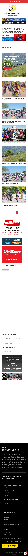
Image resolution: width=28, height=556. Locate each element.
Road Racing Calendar (9, 343)
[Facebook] (8, 1)
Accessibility (6, 517)
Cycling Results (7, 351)
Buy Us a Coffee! (7, 522)
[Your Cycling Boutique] (12, 376)
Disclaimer (6, 529)
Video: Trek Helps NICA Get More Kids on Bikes (13, 142)
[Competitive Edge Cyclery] (12, 363)
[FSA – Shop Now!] (14, 22)
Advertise (6, 519)
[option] (8, 34)
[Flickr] (10, 1)
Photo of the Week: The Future (10, 183)
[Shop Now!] (12, 254)
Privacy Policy (7, 532)
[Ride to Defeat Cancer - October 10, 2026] (14, 19)
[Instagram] (12, 1)
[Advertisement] (14, 395)
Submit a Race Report (8, 492)
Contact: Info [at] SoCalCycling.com (12, 524)
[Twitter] (15, 1)
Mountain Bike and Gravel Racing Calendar (13, 341)
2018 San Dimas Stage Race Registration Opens (14, 163)
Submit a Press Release (9, 490)
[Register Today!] (12, 241)
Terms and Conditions (8, 534)
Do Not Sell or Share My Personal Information (12, 541)
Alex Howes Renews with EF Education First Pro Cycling (19, 30)
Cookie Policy (7, 527)
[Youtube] (17, 1)
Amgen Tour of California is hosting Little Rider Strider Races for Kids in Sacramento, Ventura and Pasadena (13, 121)
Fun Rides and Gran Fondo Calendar (12, 338)
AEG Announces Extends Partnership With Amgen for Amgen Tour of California (7, 32)
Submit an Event (7, 495)
